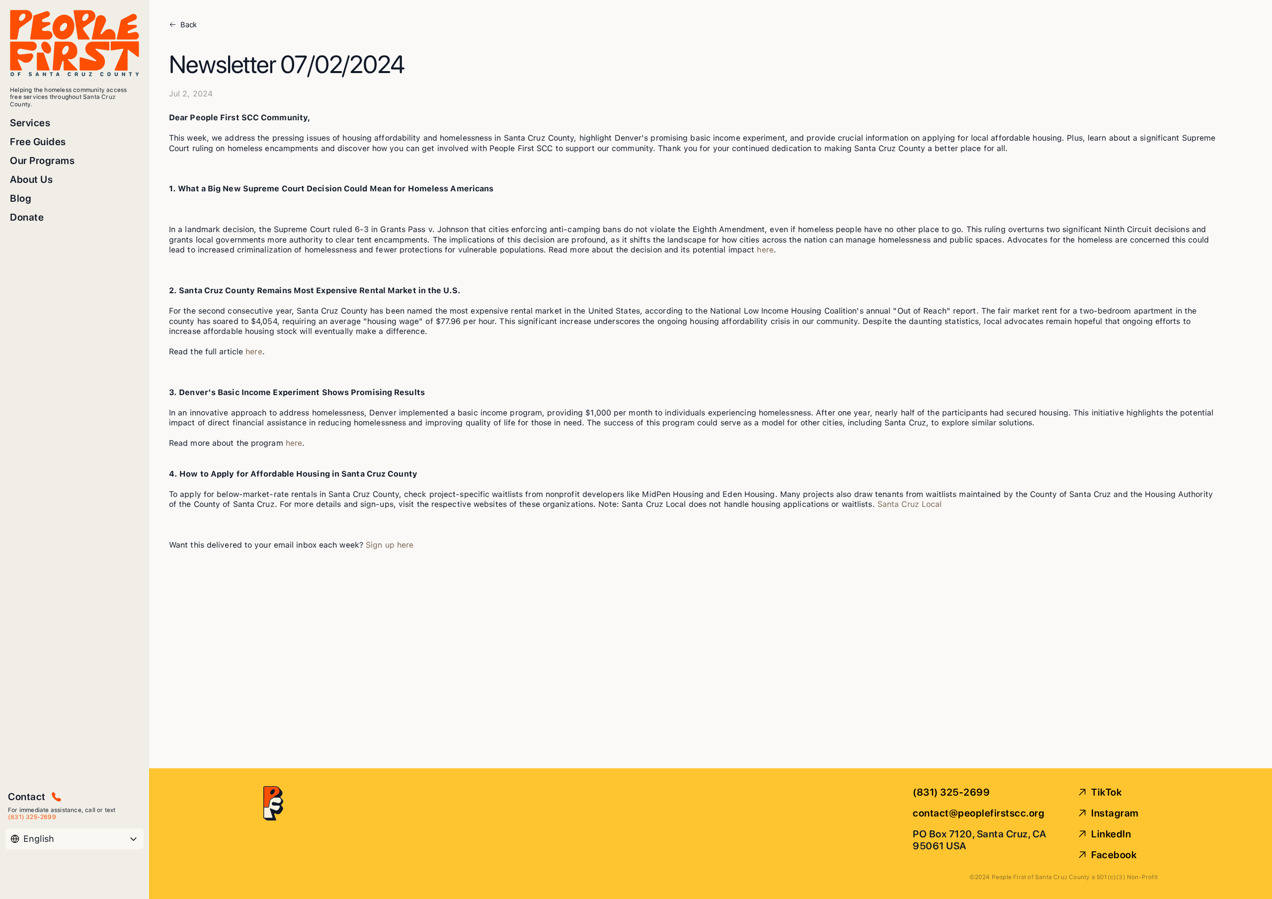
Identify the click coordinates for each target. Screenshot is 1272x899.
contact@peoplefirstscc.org (978, 813)
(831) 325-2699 (951, 792)
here (765, 249)
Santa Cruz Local (909, 504)
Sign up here (389, 545)
